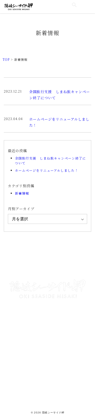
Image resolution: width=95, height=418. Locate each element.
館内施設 (18, 266)
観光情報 (47, 266)
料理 (47, 255)
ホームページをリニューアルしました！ (46, 170)
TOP (6, 59)
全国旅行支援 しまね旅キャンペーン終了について (50, 160)
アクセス (76, 266)
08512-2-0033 (51, 325)
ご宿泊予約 (47, 366)
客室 (18, 255)
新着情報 (22, 193)
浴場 (76, 255)
